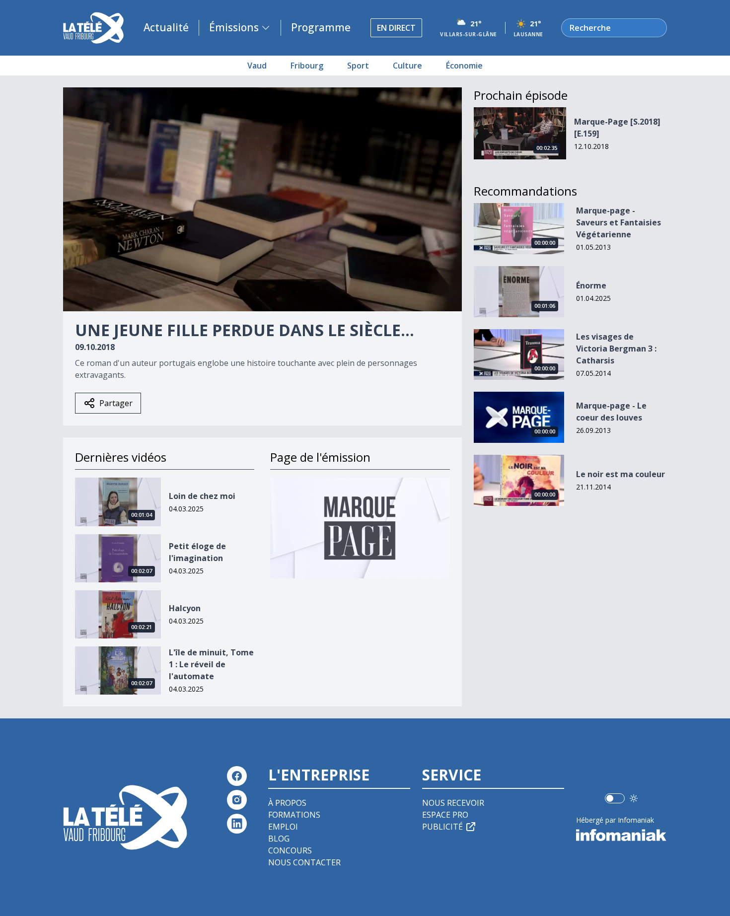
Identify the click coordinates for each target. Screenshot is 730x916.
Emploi (283, 826)
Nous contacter (304, 862)
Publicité (442, 826)
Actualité (166, 27)
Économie (464, 65)
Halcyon (185, 608)
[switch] (615, 798)
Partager (116, 403)
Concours (290, 850)
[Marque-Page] (359, 528)
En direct (396, 27)
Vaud (257, 65)
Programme (321, 27)
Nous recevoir (453, 802)
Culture (407, 65)
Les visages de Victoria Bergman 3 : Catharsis (616, 348)
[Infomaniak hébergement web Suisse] (621, 835)
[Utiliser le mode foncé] (634, 798)
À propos (287, 802)
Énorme (591, 285)
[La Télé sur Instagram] (237, 800)
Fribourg (307, 65)
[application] (262, 199)
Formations (294, 814)
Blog (279, 838)
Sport (358, 65)
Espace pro (445, 814)
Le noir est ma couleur (620, 474)
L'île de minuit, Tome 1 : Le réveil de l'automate (211, 664)
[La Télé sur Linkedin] (237, 824)
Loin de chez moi (202, 496)
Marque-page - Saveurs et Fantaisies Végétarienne (618, 222)
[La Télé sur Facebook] (237, 776)
